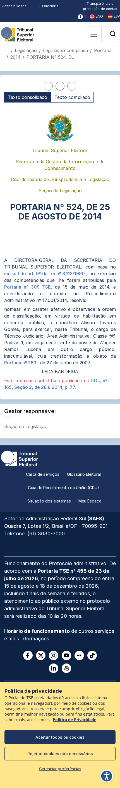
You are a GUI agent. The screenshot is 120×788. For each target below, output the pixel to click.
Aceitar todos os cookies (60, 737)
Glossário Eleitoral (84, 474)
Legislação (26, 50)
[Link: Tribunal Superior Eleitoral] (19, 458)
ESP (116, 16)
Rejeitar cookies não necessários (60, 753)
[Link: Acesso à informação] (80, 16)
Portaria (103, 50)
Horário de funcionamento (37, 631)
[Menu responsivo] (94, 34)
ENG (99, 16)
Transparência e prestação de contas (100, 6)
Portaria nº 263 (20, 362)
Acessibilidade (14, 6)
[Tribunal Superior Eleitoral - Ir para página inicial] (17, 34)
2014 (15, 57)
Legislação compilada (65, 50)
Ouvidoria (50, 6)
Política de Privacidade (74, 719)
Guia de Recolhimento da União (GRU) (63, 487)
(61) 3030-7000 (46, 533)
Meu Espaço (90, 501)
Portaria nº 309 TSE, (29, 287)
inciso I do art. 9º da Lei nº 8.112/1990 (45, 273)
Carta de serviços (42, 474)
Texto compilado (72, 97)
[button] (113, 33)
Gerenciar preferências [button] (60, 768)
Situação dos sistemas (49, 501)
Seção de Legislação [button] (26, 426)
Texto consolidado (27, 97)
